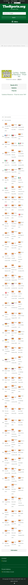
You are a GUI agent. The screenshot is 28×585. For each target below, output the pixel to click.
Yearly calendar (14, 1)
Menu (16, 22)
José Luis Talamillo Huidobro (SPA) (14, 452)
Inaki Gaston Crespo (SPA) (21, 315)
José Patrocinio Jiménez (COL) (14, 371)
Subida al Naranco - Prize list (19, 45)
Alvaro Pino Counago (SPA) (21, 325)
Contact (4, 561)
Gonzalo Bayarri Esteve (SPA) (7, 199)
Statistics (14, 88)
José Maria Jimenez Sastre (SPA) (14, 245)
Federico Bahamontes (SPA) (8, 433)
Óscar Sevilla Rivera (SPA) (20, 199)
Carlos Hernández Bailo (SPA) (20, 350)
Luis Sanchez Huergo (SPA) (14, 479)
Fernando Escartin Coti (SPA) (14, 270)
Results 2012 (14, 85)
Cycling (9, 45)
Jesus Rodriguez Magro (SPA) (20, 380)
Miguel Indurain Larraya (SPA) (14, 325)
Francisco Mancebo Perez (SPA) (14, 155)
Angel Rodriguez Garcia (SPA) (14, 471)
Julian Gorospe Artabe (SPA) (14, 360)
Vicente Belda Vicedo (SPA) (14, 333)
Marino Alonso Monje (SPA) (7, 333)
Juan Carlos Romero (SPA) (7, 305)
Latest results (22, 1)
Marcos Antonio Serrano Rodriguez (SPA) (21, 257)
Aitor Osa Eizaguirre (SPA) (14, 199)
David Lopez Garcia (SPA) (20, 136)
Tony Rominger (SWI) (7, 295)
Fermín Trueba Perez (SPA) (7, 489)
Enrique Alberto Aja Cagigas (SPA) (14, 315)
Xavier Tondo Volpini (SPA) (7, 144)
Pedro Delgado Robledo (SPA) (14, 278)
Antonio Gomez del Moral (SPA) (21, 422)
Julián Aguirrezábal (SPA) (20, 513)
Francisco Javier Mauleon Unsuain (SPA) (8, 258)
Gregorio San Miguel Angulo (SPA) (21, 411)
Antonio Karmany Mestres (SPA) (7, 443)
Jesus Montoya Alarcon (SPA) (7, 286)
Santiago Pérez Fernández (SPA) (8, 128)
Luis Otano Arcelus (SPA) (21, 433)
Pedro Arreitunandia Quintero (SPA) (21, 153)
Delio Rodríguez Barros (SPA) (7, 522)
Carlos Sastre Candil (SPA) (14, 215)
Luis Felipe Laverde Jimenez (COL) (21, 127)
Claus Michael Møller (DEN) (7, 207)
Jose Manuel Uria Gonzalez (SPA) (21, 268)
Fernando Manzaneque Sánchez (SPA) (14, 434)
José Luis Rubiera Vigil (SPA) (7, 215)
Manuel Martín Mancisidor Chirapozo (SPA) (14, 489)
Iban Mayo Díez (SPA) (7, 180)
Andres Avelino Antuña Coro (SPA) (14, 127)
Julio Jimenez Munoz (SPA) (14, 411)
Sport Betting (6, 1)
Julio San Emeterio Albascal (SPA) (14, 462)
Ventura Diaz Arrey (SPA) (14, 422)
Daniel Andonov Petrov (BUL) (21, 171)
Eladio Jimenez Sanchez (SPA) (21, 163)
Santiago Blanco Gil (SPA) (7, 226)
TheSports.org (14, 6)
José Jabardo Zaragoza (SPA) (21, 533)
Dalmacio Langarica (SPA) (7, 514)
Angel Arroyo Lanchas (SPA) (21, 389)
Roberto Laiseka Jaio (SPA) (21, 225)
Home (5, 45)
